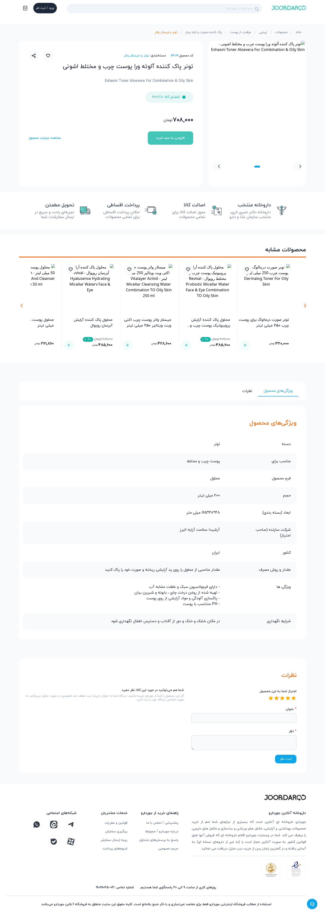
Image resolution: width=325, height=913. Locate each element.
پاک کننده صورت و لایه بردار (203, 32)
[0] (24, 8)
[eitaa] (54, 824)
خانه (298, 32)
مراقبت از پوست (240, 32)
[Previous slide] (297, 166)
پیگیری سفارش (116, 831)
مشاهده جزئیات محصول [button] (45, 138)
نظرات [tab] (247, 391)
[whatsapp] (36, 824)
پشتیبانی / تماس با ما (162, 823)
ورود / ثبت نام (45, 8)
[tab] (257, 167)
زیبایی (263, 32)
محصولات (281, 32)
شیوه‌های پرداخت (115, 848)
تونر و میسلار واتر (166, 32)
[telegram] (71, 824)
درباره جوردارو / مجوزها (161, 831)
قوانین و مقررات (116, 823)
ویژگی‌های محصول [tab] (278, 390)
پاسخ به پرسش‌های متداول (158, 840)
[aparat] (71, 841)
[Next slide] (217, 166)
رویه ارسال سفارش (114, 840)
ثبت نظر (286, 759)
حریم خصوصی (168, 848)
